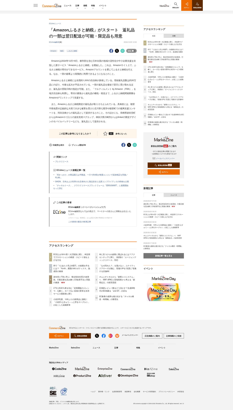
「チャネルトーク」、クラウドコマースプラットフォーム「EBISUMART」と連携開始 (91, 185)
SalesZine (75, 347)
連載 (85, 5)
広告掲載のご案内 (152, 335)
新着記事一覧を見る (163, 255)
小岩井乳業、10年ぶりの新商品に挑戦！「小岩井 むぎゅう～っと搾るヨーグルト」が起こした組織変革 (71, 302)
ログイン (165, 172)
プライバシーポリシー (167, 391)
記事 (77, 5)
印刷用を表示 (58, 145)
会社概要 (137, 391)
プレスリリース (61, 161)
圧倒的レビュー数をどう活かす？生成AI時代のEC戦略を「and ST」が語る (117, 289)
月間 (173, 36)
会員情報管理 (117, 391)
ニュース (67, 5)
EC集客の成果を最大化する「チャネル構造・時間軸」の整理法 (116, 298)
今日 (153, 36)
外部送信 (180, 391)
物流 (62, 51)
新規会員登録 (164, 165)
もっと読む (58, 188)
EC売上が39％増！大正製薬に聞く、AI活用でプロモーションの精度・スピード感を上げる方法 (71, 257)
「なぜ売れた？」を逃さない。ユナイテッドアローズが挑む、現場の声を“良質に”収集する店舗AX (117, 268)
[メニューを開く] (35, 5)
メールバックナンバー (165, 158)
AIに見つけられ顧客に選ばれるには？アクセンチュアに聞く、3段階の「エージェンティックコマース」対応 (117, 257)
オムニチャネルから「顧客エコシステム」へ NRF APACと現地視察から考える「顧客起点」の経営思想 (117, 279)
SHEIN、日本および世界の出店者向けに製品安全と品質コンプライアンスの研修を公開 (92, 181)
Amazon (53, 51)
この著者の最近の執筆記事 (79, 221)
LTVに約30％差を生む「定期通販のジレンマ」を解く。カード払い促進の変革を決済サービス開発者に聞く (71, 291)
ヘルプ (93, 391)
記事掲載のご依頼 (173, 335)
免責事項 (128, 391)
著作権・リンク (103, 391)
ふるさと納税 (72, 51)
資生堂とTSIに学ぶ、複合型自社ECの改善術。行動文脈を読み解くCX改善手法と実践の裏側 (71, 279)
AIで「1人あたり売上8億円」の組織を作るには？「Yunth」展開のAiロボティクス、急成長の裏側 (71, 268)
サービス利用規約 (149, 391)
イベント (103, 5)
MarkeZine (54, 347)
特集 (93, 5)
